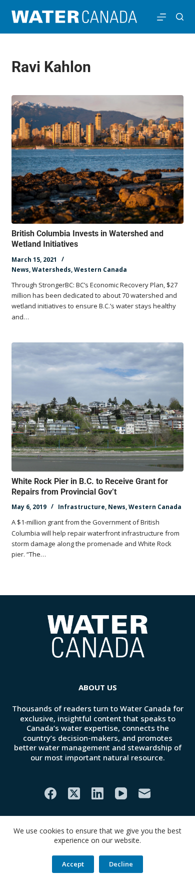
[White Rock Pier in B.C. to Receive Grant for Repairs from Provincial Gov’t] (97, 406)
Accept (73, 863)
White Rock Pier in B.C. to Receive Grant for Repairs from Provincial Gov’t (90, 487)
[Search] (180, 17)
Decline (121, 863)
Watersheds (51, 269)
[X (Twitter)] (74, 793)
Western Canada (100, 269)
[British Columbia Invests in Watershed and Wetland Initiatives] (97, 159)
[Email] (144, 793)
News (20, 269)
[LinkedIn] (98, 793)
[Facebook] (50, 793)
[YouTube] (121, 793)
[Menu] (161, 17)
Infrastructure (81, 507)
